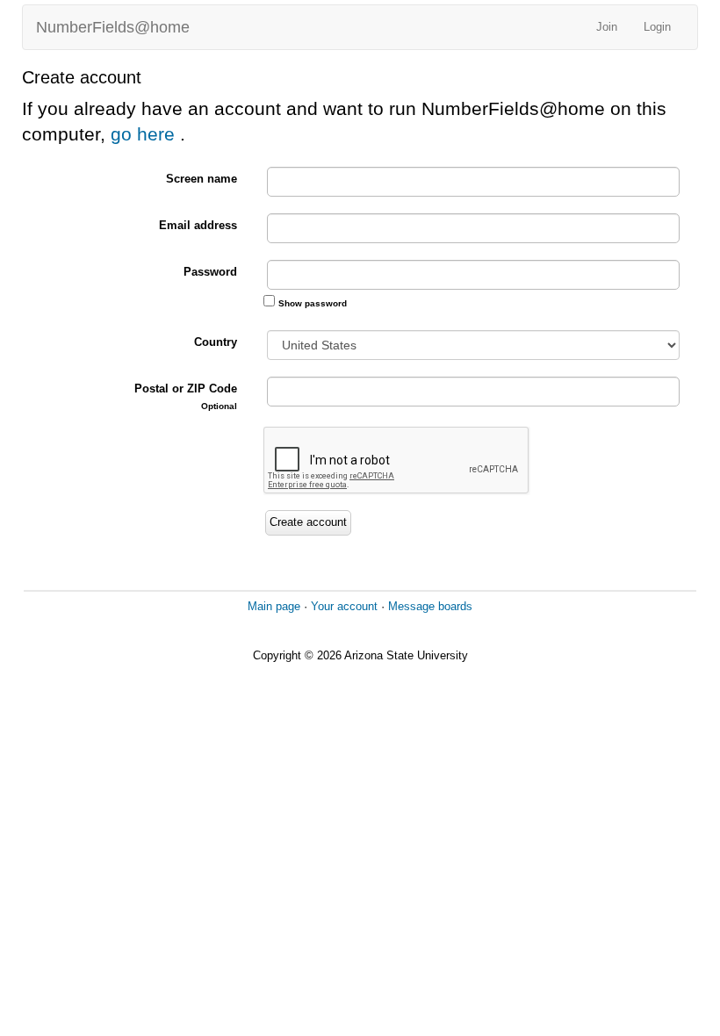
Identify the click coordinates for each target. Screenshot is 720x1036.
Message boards (430, 606)
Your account (344, 606)
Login (657, 26)
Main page (274, 606)
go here (145, 134)
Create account (308, 522)
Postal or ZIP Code (185, 396)
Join (606, 26)
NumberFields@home (113, 27)
